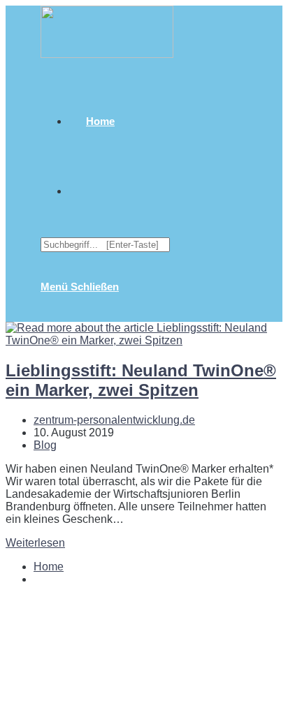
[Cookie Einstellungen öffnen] (110, 698)
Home (49, 566)
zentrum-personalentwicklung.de (114, 420)
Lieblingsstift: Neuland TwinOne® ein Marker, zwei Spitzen (141, 380)
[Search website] (86, 191)
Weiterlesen (35, 543)
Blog (45, 445)
